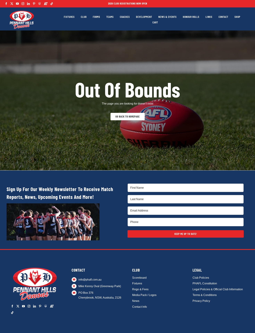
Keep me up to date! (186, 233)
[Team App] (39, 3)
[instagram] (23, 3)
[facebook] (6, 3)
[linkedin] (28, 3)
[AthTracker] (46, 3)
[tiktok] (51, 3)
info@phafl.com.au (89, 279)
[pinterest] (34, 3)
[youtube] (17, 3)
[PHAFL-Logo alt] (22, 10)
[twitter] (11, 3)
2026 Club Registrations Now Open (127, 3)
